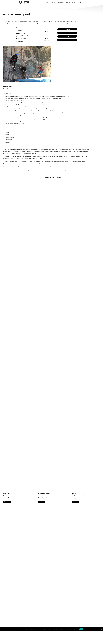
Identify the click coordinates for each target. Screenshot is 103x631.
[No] (101, 629)
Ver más (73, 2)
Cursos (7, 16)
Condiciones (8, 139)
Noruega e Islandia (77, 497)
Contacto (79, 2)
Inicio (4, 16)
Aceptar (81, 629)
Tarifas (7, 134)
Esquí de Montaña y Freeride (64, 2)
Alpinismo (54, 2)
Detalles (7, 132)
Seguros (7, 142)
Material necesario (10, 137)
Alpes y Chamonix (8, 497)
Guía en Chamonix (46, 2)
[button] (84, 2)
